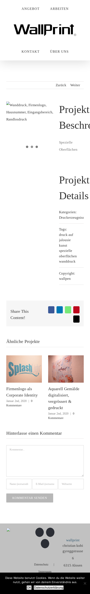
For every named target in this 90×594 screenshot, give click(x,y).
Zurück (61, 85)
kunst (63, 245)
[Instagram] (50, 532)
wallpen (65, 279)
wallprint (73, 540)
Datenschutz (41, 564)
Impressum (45, 571)
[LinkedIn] (45, 543)
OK (29, 587)
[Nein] (85, 583)
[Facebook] (39, 532)
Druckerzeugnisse (72, 218)
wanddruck (67, 261)
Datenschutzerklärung (48, 587)
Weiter (75, 85)
